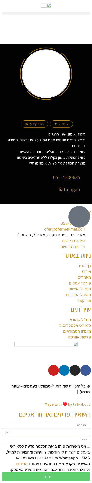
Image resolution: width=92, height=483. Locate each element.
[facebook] (85, 370)
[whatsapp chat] (79, 217)
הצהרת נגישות (63, 392)
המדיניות (23, 463)
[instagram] (75, 370)
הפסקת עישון (34, 124)
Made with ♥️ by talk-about (67, 404)
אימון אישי (61, 124)
